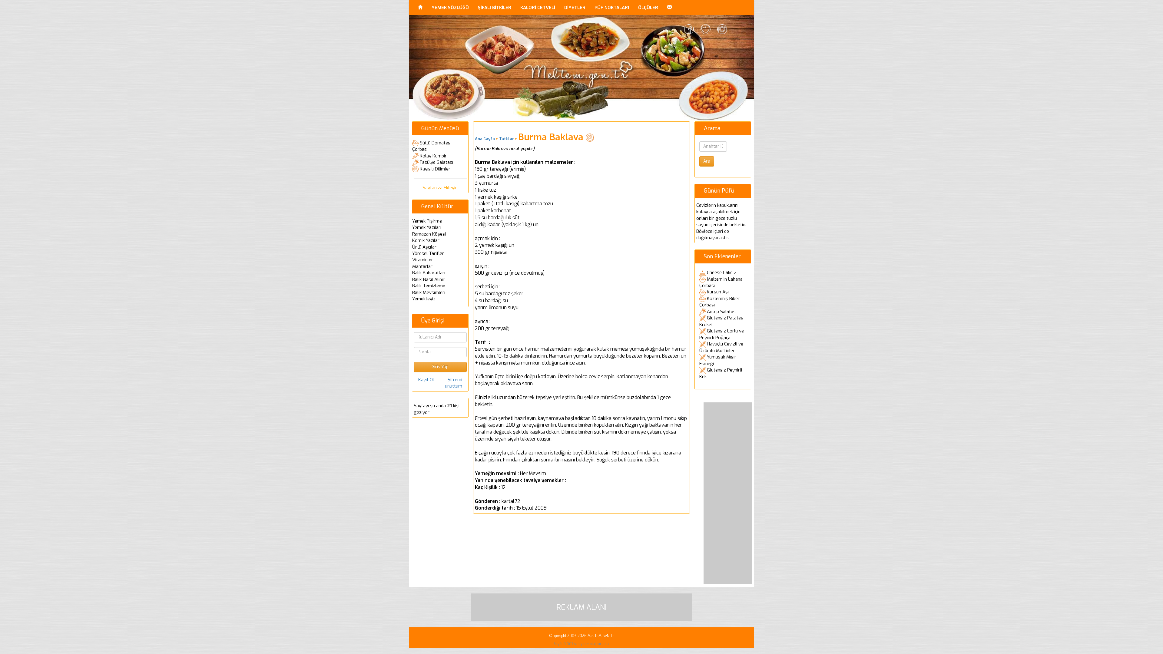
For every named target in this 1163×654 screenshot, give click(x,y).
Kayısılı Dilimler (435, 169)
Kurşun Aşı (718, 292)
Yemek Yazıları (426, 227)
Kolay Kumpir (433, 156)
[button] (669, 7)
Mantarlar (422, 266)
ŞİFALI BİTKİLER (494, 8)
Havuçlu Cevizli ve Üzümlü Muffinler (721, 347)
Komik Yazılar (425, 240)
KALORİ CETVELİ (537, 8)
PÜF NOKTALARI (612, 8)
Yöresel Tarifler (428, 253)
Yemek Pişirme (427, 221)
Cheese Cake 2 (722, 272)
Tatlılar (506, 138)
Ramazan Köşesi (429, 234)
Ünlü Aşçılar (424, 247)
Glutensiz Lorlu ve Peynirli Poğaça (721, 334)
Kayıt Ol (426, 380)
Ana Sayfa (485, 138)
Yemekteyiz (424, 299)
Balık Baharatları (428, 273)
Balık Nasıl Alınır (428, 279)
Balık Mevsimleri (428, 292)
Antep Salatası (722, 312)
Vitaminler (422, 260)
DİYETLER (574, 8)
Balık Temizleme (428, 286)
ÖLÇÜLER (648, 8)
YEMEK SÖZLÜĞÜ (450, 8)
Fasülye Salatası (436, 162)
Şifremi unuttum (453, 383)
